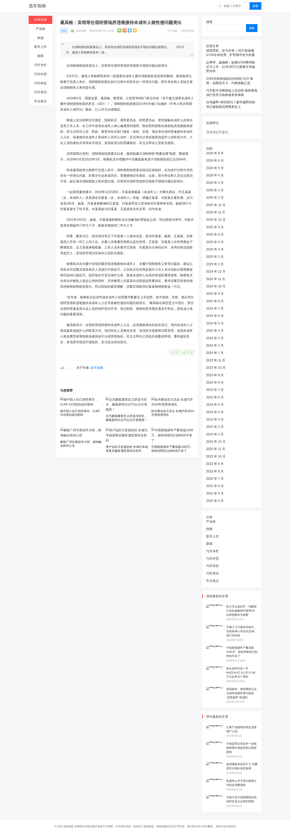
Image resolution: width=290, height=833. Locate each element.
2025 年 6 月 (215, 242)
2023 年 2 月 (215, 426)
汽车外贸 (40, 74)
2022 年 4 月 (215, 500)
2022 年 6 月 (215, 486)
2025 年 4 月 (215, 249)
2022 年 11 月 (215, 449)
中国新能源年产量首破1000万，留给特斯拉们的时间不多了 (241, 652)
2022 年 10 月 (215, 456)
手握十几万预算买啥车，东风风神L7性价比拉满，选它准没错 (241, 631)
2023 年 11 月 (215, 360)
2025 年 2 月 (215, 256)
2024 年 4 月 (215, 330)
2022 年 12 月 (215, 441)
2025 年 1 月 (215, 264)
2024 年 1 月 (215, 352)
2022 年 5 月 (215, 493)
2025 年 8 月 (215, 234)
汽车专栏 (40, 65)
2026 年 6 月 (215, 160)
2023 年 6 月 (215, 397)
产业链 (40, 28)
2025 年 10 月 (215, 219)
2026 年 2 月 (215, 190)
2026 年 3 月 (215, 182)
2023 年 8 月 (215, 382)
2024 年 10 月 (215, 286)
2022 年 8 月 (215, 471)
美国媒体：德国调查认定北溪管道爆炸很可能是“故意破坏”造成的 (241, 693)
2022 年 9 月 (215, 463)
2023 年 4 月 (215, 412)
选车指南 (37, 5)
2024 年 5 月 (215, 323)
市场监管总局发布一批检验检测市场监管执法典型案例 (241, 747)
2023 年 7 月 (215, 389)
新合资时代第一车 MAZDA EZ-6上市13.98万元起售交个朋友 (240, 672)
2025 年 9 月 (215, 227)
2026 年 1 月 (215, 197)
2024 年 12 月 (215, 271)
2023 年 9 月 (215, 375)
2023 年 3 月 (215, 419)
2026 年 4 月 (215, 175)
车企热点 (40, 101)
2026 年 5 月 (215, 168)
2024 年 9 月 (215, 293)
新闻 (40, 56)
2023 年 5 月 (215, 404)
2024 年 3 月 (215, 338)
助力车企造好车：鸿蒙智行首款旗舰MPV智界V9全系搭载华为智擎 (241, 610)
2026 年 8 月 (215, 153)
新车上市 (40, 46)
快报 (40, 38)
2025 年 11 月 (215, 212)
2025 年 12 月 (215, 205)
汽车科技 (40, 83)
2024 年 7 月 (215, 308)
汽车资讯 (40, 92)
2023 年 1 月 (215, 434)
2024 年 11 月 (215, 279)
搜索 (255, 6)
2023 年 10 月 (215, 367)
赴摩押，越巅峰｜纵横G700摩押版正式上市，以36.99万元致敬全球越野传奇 (230, 67)
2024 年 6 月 (215, 315)
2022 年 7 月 (215, 478)
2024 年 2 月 (215, 345)
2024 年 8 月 (215, 301)
